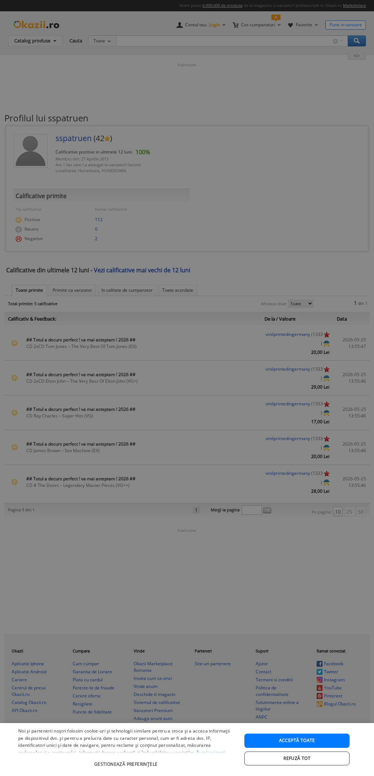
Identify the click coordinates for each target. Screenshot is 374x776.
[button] (126, 760)
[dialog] (187, 749)
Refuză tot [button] (296, 758)
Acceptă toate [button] (297, 740)
